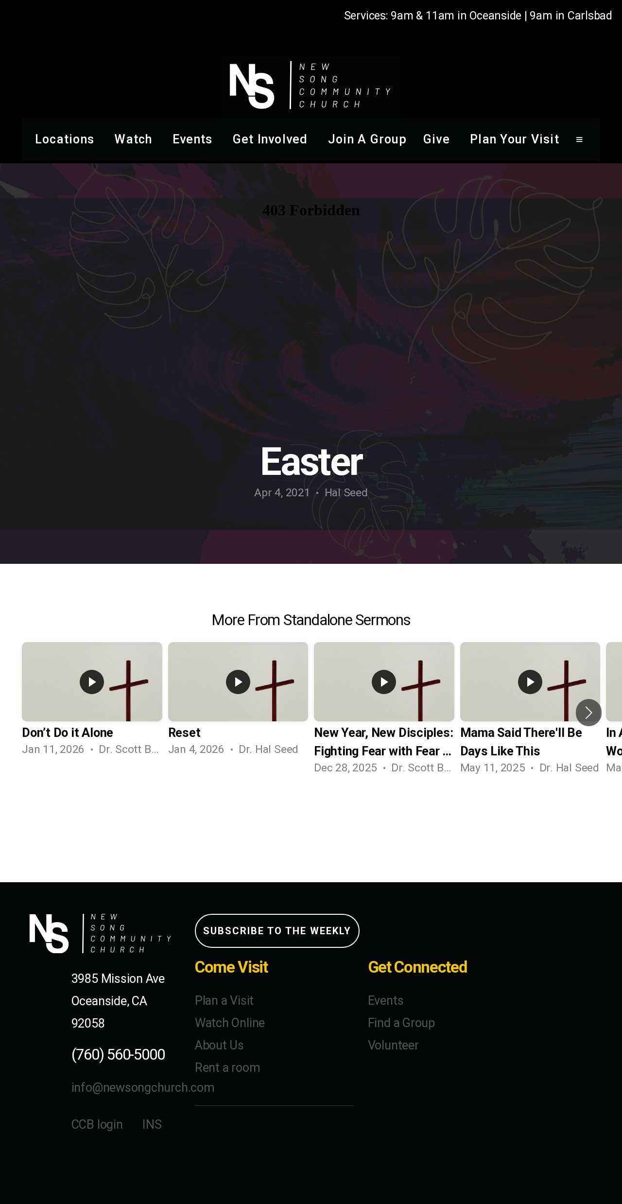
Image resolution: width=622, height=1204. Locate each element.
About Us (219, 1045)
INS (151, 1124)
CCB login (97, 1124)
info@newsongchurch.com (143, 1088)
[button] (588, 712)
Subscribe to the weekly (277, 931)
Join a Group (367, 139)
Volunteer (393, 1045)
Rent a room (227, 1068)
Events (194, 139)
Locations (66, 139)
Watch (135, 139)
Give (438, 139)
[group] (92, 703)
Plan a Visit (224, 1001)
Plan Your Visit (514, 139)
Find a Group (401, 1023)
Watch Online (230, 1023)
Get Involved (272, 139)
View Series (311, 814)
